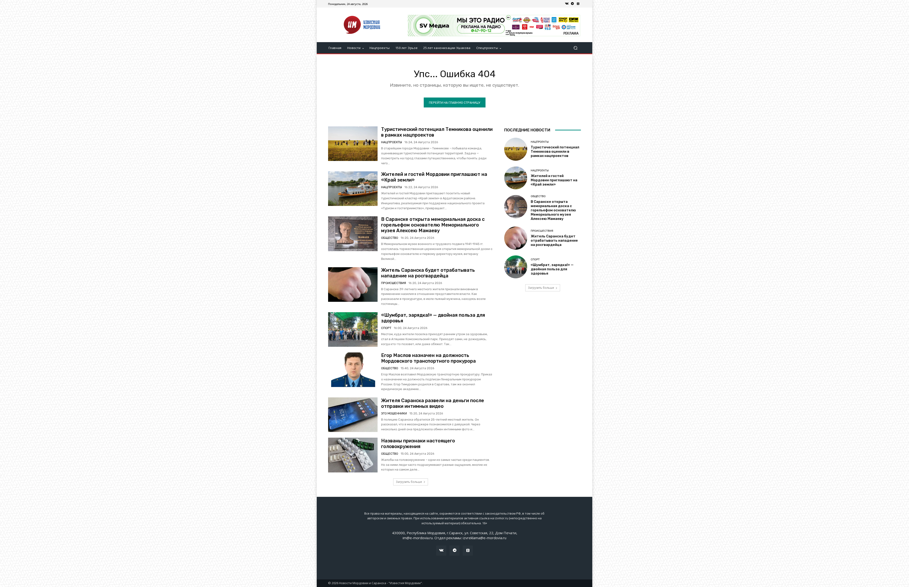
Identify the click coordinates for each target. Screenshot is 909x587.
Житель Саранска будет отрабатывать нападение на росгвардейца (428, 273)
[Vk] (567, 4)
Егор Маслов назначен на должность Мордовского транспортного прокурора (428, 358)
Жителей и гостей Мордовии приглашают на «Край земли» (554, 180)
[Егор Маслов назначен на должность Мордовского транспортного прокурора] (353, 369)
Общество (389, 237)
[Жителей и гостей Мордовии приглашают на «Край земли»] (353, 188)
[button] (575, 47)
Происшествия (393, 283)
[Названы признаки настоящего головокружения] (353, 455)
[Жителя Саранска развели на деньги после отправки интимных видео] (353, 414)
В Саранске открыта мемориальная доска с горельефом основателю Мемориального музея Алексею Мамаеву (433, 224)
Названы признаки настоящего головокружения (418, 443)
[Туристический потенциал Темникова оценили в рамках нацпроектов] (353, 143)
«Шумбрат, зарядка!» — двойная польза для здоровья (552, 269)
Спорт (386, 327)
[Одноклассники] (578, 4)
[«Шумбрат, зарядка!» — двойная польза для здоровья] (353, 329)
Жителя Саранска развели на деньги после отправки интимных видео (432, 403)
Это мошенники (394, 413)
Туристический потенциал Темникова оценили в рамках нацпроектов (555, 151)
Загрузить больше (409, 482)
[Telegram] (572, 4)
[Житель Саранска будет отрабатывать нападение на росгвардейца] (353, 284)
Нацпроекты (391, 142)
